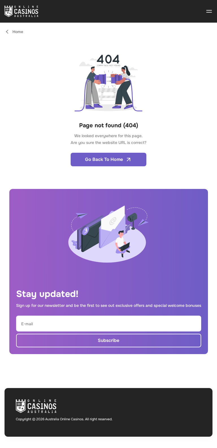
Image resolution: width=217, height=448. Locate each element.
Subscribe (108, 340)
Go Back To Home (104, 159)
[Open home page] (21, 11)
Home (17, 31)
